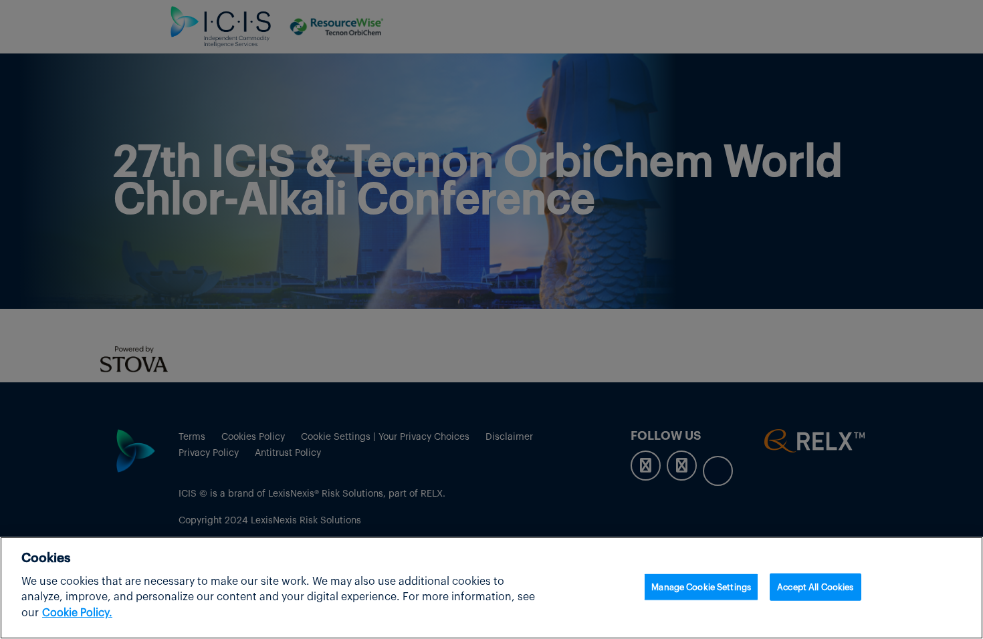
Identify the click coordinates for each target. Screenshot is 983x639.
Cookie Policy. (77, 613)
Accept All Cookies (815, 586)
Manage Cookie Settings (701, 586)
